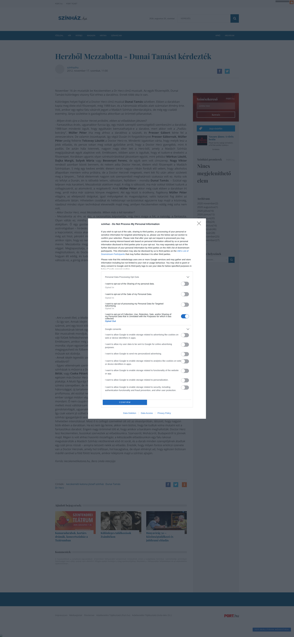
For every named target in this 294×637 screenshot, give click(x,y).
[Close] (200, 224)
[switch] (185, 284)
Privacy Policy (164, 413)
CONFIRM (125, 402)
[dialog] (147, 318)
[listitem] (147, 277)
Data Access (147, 413)
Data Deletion (129, 413)
